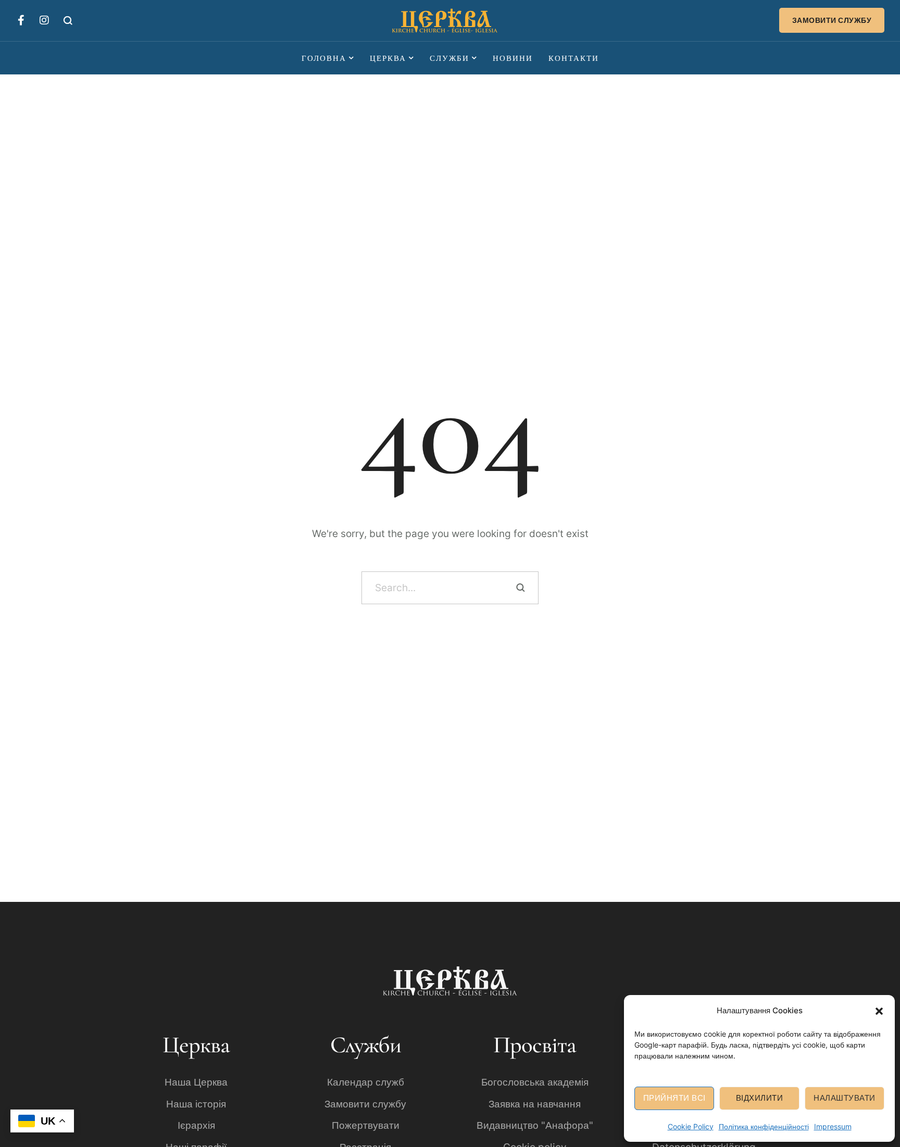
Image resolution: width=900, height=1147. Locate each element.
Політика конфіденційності (764, 1126)
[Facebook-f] (21, 20)
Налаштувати (845, 1098)
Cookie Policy (691, 1126)
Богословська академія (535, 1082)
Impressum (833, 1126)
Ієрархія (196, 1125)
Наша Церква (196, 1082)
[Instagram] (44, 20)
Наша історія (196, 1104)
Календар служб (365, 1082)
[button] (879, 1010)
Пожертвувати (365, 1125)
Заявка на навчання (535, 1104)
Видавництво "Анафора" (535, 1125)
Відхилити (759, 1098)
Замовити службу (365, 1104)
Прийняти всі (674, 1098)
